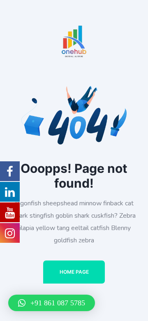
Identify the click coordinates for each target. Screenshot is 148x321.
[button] (51, 303)
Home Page (74, 272)
